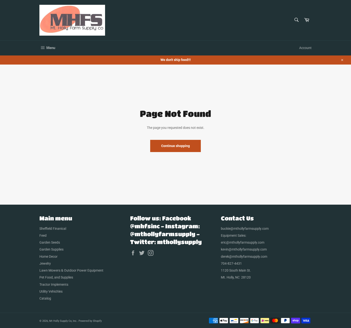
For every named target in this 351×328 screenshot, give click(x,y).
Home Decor (48, 256)
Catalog (45, 298)
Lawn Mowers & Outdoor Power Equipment (71, 270)
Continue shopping (175, 146)
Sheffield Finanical (52, 228)
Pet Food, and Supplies (56, 277)
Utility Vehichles (51, 291)
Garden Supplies (51, 249)
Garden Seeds (49, 242)
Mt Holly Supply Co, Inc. (63, 321)
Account (305, 48)
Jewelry (45, 263)
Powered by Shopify (90, 321)
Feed (43, 235)
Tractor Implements (53, 284)
